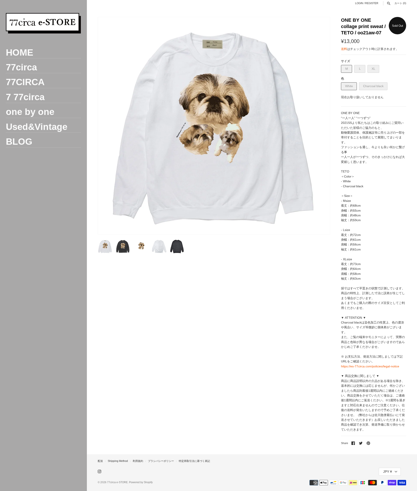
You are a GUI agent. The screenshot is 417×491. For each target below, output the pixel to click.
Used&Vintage (36, 127)
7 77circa (25, 97)
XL (373, 68)
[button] (321, 126)
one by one (30, 112)
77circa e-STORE (117, 482)
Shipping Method (118, 461)
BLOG (19, 141)
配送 (100, 461)
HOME (19, 52)
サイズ (345, 61)
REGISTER (371, 3)
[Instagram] (99, 472)
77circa (21, 67)
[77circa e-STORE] (43, 23)
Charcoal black (373, 86)
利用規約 (138, 461)
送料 (344, 49)
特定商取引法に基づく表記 (194, 461)
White (349, 86)
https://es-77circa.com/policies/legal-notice (370, 366)
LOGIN (359, 3)
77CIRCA (25, 82)
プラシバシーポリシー (161, 461)
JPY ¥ (387, 471)
